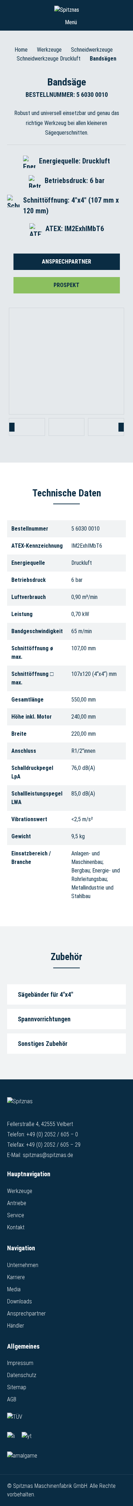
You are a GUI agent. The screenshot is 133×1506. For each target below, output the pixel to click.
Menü (70, 22)
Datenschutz (21, 1375)
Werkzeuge (49, 49)
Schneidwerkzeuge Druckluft (49, 58)
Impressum (20, 1363)
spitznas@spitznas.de (48, 1155)
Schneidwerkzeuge (92, 49)
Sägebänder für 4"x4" (45, 994)
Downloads (19, 1301)
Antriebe (16, 1203)
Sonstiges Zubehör (42, 1043)
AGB (11, 1399)
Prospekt (66, 285)
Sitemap (16, 1387)
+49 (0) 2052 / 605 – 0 (52, 1134)
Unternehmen (22, 1265)
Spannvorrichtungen (44, 1019)
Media (14, 1289)
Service (15, 1215)
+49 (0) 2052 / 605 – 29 (53, 1144)
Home (21, 49)
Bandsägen (103, 58)
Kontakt (15, 1227)
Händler (15, 1325)
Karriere (16, 1277)
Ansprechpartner (66, 261)
